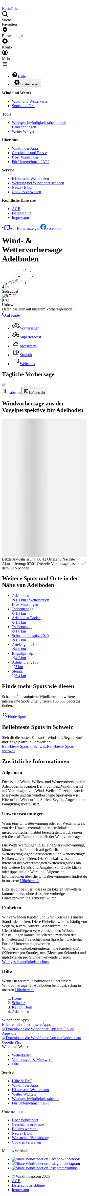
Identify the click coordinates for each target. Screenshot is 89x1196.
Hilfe (22, 76)
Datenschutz (21, 213)
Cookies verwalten (26, 192)
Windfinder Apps (25, 148)
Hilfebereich (29, 881)
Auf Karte (12, 315)
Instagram (72, 1163)
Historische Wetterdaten (30, 178)
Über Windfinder (25, 157)
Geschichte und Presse (29, 153)
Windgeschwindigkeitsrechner (25, 962)
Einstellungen (29, 84)
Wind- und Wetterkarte (29, 101)
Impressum (20, 217)
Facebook (54, 228)
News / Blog (22, 187)
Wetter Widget (23, 131)
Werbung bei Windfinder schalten (38, 183)
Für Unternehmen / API (30, 162)
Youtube (71, 1168)
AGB (16, 209)
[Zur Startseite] (2, 4)
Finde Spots (17, 716)
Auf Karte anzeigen (25, 228)
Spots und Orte (23, 106)
